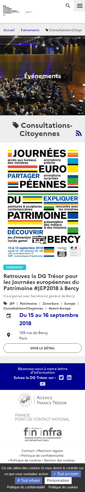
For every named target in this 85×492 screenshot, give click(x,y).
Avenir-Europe (60, 308)
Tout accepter (67, 474)
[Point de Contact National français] (42, 416)
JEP (12, 303)
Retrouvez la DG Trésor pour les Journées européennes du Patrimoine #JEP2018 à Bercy (41, 281)
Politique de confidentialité (42, 455)
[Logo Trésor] (39, 13)
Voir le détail (42, 348)
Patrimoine (28, 303)
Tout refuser (30, 480)
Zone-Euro (51, 303)
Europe (69, 303)
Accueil (9, 30)
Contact (28, 450)
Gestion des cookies (59, 460)
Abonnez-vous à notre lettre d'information (42, 370)
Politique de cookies (25, 460)
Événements (30, 30)
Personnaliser (58, 480)
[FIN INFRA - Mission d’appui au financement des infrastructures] (42, 433)
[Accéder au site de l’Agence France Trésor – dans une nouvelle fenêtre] (42, 399)
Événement (14, 267)
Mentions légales (50, 450)
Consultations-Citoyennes (23, 308)
